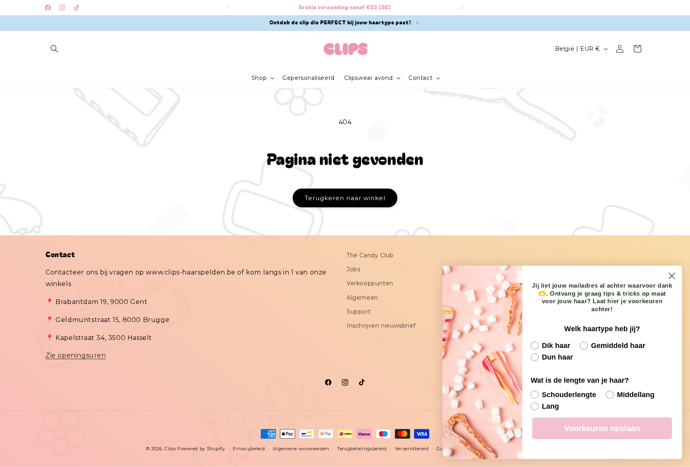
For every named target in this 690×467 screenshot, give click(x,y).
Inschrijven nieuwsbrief (381, 325)
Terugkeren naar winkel (345, 198)
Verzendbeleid (412, 448)
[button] (54, 49)
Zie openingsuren (76, 356)
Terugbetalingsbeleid (362, 448)
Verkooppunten (370, 283)
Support (359, 311)
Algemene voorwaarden (301, 448)
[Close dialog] (672, 276)
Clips (170, 448)
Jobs (353, 269)
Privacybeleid (249, 448)
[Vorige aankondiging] (228, 7)
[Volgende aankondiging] (462, 7)
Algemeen (362, 297)
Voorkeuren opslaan (602, 428)
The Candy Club (370, 255)
